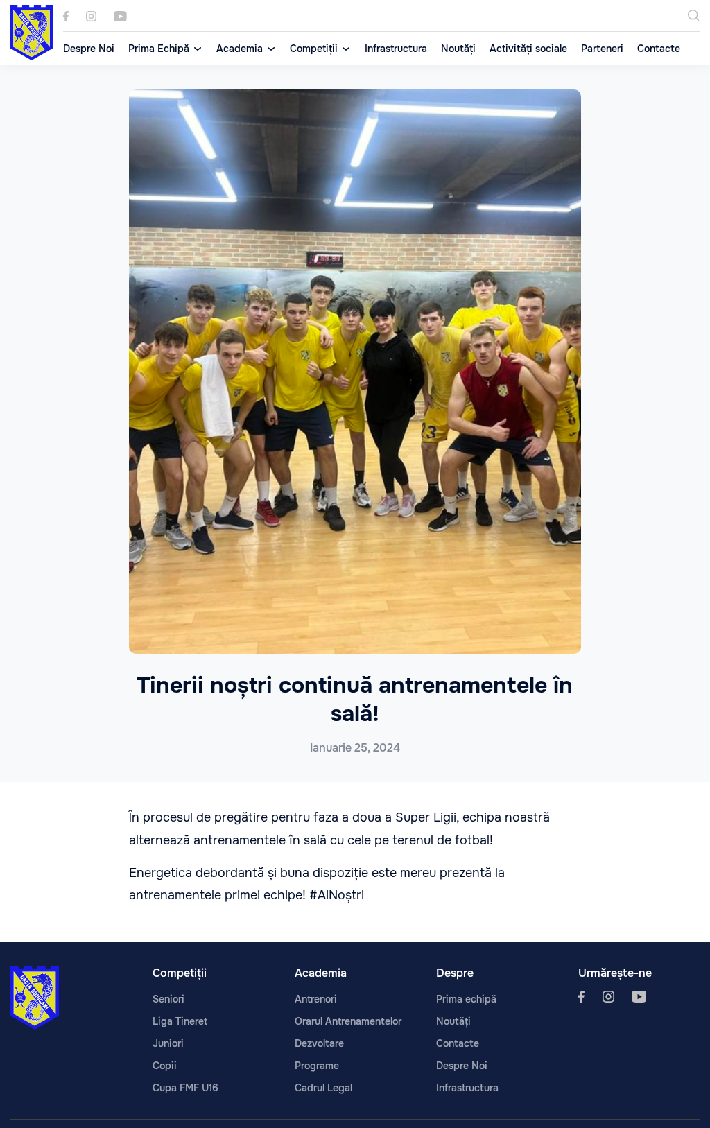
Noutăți (458, 48)
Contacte (658, 48)
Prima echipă (466, 999)
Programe (317, 1065)
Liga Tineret (180, 1021)
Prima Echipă (158, 48)
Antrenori (316, 999)
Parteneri (602, 48)
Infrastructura (396, 48)
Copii (165, 1065)
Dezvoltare (319, 1043)
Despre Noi (88, 48)
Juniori (168, 1043)
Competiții (314, 48)
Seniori (168, 999)
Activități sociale (528, 48)
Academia (239, 48)
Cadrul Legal (323, 1088)
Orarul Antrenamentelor (348, 1021)
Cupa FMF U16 (185, 1088)
